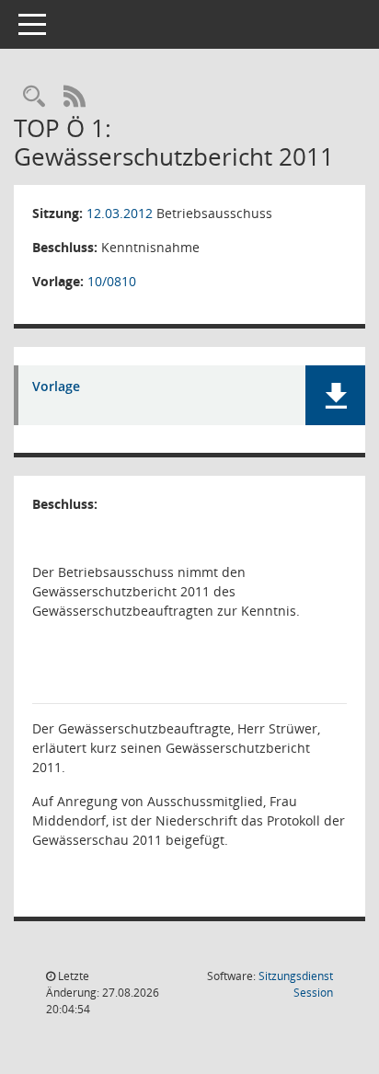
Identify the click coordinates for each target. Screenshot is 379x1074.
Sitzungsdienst (295, 984)
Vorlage (56, 387)
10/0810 (111, 281)
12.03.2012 (119, 213)
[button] (335, 395)
